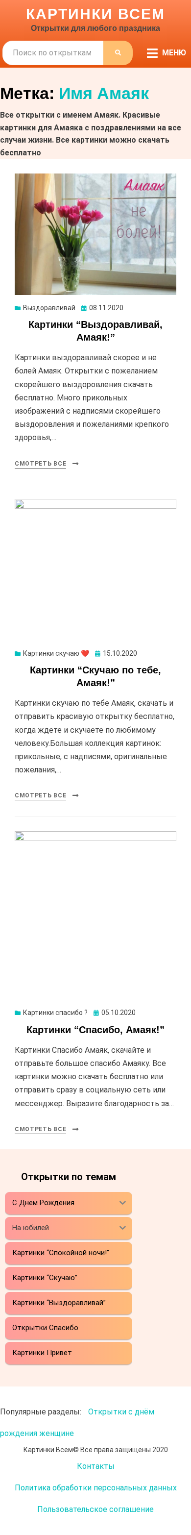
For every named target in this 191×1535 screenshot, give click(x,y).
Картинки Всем (95, 14)
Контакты (96, 1466)
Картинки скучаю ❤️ (56, 653)
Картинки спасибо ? (55, 1012)
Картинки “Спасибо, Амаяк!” (95, 1029)
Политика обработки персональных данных (96, 1487)
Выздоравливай (49, 308)
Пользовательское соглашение (95, 1509)
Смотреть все (40, 463)
